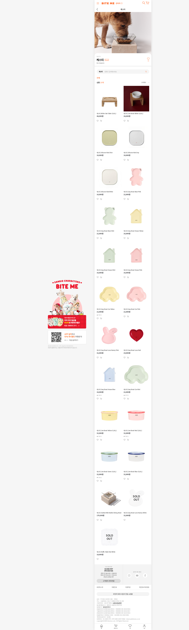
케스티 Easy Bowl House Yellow (133, 231)
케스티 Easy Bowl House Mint (106, 270)
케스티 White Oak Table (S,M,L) (106, 113)
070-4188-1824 (108, 571)
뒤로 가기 (97, 9)
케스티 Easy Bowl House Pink (133, 270)
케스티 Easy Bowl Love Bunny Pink (108, 350)
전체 (98, 78)
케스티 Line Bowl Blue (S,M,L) (133, 472)
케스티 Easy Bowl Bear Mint (105, 231)
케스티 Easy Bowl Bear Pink (132, 192)
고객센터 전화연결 (108, 581)
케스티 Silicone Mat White (105, 192)
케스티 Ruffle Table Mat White (106, 552)
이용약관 (127, 587)
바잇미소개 (100, 587)
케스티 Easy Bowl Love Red (132, 350)
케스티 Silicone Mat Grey (131, 153)
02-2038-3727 (108, 569)
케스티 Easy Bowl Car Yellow (106, 309)
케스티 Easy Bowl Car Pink (132, 309)
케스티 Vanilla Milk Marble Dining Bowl (109, 513)
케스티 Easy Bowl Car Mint (132, 389)
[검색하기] (143, 2)
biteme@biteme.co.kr (133, 619)
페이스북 (145, 575)
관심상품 (101, 120)
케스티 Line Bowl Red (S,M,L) (133, 431)
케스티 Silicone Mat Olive (104, 153)
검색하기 (143, 2)
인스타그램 (129, 575)
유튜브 (137, 575)
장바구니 (147, 2)
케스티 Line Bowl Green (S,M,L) (106, 472)
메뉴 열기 (98, 3)
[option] (99, 78)
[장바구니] (147, 2)
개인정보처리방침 (144, 587)
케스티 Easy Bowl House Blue (106, 389)
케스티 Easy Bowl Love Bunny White (135, 513)
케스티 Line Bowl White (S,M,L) (133, 113)
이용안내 (114, 587)
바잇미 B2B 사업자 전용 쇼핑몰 (123, 594)
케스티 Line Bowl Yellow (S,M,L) (107, 431)
